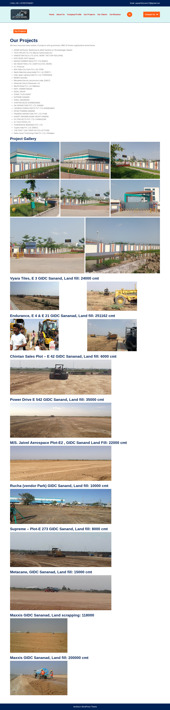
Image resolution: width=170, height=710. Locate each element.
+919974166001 (26, 3)
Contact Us (150, 14)
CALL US (14, 3)
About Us (61, 14)
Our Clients (102, 14)
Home (51, 14)
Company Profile (74, 14)
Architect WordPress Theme (85, 707)
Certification (115, 14)
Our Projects (89, 14)
